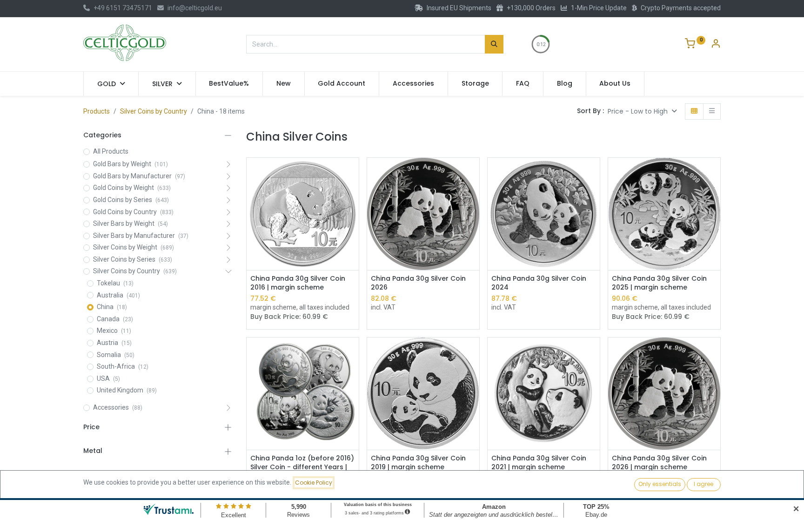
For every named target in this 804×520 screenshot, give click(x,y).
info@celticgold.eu (195, 8)
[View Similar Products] (352, 193)
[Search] (494, 44)
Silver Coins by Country (153, 111)
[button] (642, 111)
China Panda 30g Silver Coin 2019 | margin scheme (418, 463)
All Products (110, 151)
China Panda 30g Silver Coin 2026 (418, 283)
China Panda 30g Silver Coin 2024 (538, 283)
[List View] (712, 111)
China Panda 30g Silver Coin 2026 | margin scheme (659, 463)
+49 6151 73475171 (123, 8)
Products (96, 111)
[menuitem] (229, 84)
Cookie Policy (313, 482)
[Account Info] (715, 44)
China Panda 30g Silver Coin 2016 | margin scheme (297, 283)
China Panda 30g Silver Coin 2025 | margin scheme (659, 283)
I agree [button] (703, 484)
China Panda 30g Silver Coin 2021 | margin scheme (538, 463)
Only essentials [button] (659, 484)
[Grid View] (694, 111)
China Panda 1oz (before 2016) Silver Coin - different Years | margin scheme (302, 467)
